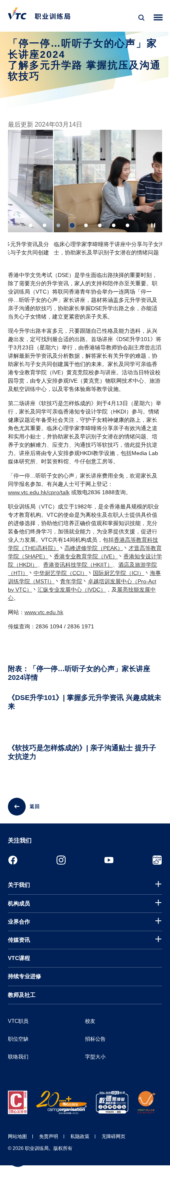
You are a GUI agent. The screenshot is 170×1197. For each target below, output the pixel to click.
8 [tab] (127, 225)
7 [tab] (113, 225)
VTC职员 (18, 1021)
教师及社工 (22, 995)
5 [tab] (86, 225)
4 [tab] (72, 225)
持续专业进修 (24, 976)
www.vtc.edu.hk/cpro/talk (39, 492)
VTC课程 (19, 958)
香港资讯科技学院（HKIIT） (78, 565)
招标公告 (95, 1039)
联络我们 (18, 1057)
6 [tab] (100, 225)
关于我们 (19, 885)
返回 (35, 806)
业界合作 (19, 921)
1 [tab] (30, 225)
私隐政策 (79, 1136)
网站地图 (17, 1136)
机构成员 (19, 903)
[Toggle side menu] (158, 17)
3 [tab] (58, 225)
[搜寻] (141, 18)
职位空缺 (18, 1039)
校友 (90, 1021)
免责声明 (48, 1136)
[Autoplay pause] (153, 225)
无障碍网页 (113, 1136)
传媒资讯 (19, 940)
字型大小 (95, 1057)
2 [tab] (44, 225)
